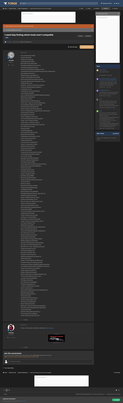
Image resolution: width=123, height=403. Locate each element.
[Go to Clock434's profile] (5, 42)
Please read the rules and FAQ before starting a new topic (20, 26)
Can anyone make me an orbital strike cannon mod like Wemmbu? (108, 79)
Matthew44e (102, 70)
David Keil (103, 87)
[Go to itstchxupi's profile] (97, 111)
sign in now (36, 355)
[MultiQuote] (21, 320)
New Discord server (103, 13)
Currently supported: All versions (14, 30)
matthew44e (103, 75)
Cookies (5, 394)
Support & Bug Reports (25, 42)
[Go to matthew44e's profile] (97, 70)
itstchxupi (103, 128)
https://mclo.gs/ (49, 328)
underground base (104, 90)
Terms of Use (23, 401)
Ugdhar (102, 107)
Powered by (113, 394)
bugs (100, 99)
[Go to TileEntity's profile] (11, 327)
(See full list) (116, 133)
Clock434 (9, 42)
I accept (117, 400)
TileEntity (11, 333)
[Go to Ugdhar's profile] (97, 99)
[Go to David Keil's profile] (97, 79)
